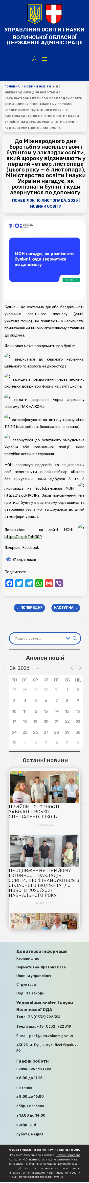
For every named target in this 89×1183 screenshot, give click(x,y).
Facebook (30, 547)
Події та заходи (30, 993)
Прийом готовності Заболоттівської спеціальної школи (34, 811)
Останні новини (45, 760)
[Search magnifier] (74, 638)
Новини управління (33, 976)
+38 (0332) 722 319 (54, 1026)
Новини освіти (45, 206)
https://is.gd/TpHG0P (23, 537)
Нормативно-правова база (41, 967)
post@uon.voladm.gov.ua (51, 1036)
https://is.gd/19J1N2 (22, 495)
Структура (26, 985)
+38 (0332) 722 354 (43, 1017)
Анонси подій (45, 657)
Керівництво (27, 959)
